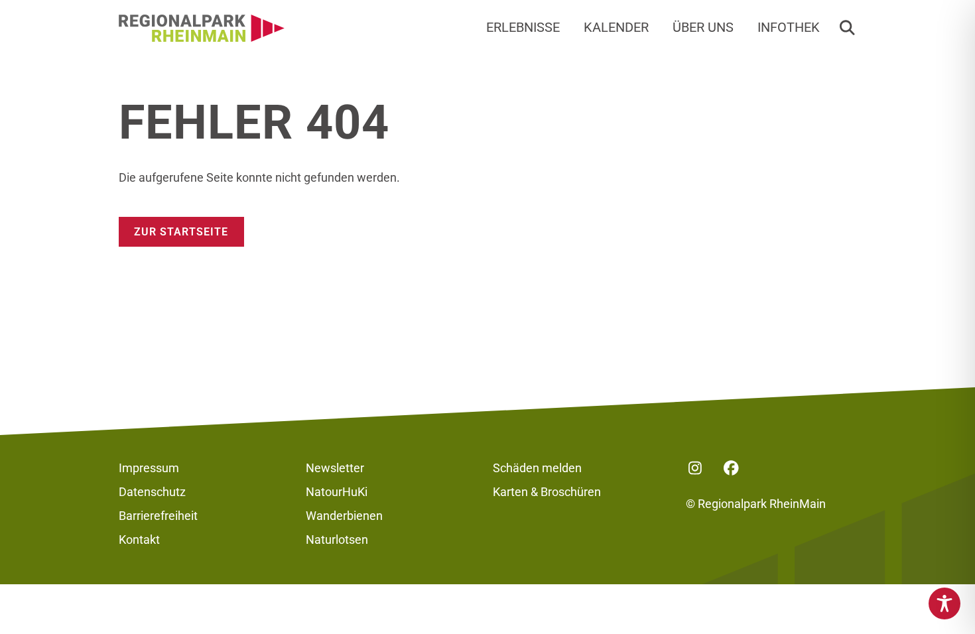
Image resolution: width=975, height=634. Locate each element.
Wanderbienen (344, 516)
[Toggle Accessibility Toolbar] (944, 603)
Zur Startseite (181, 231)
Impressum (149, 468)
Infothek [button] (788, 27)
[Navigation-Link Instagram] (695, 468)
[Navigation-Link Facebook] (731, 468)
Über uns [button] (703, 27)
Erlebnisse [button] (523, 27)
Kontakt (139, 539)
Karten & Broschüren (547, 492)
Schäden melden (537, 468)
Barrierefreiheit (158, 516)
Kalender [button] (616, 27)
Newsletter (335, 468)
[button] (847, 28)
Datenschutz (152, 492)
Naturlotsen (337, 539)
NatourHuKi (336, 492)
